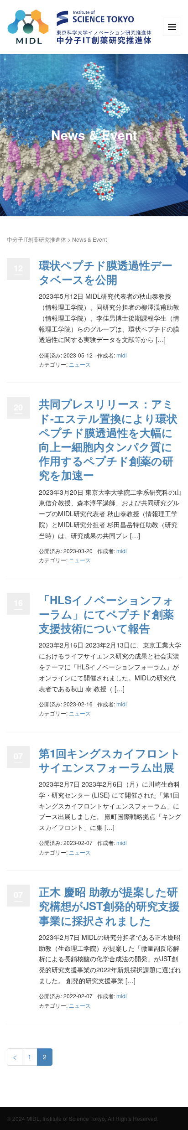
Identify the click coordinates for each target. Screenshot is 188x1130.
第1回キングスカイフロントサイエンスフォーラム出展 (110, 760)
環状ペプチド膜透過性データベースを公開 (105, 272)
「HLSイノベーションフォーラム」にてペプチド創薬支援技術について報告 (106, 614)
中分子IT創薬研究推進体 (36, 239)
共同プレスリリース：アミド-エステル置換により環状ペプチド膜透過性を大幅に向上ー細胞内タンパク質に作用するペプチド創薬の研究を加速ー (108, 439)
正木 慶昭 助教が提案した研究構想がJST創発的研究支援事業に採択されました (109, 906)
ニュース (80, 364)
